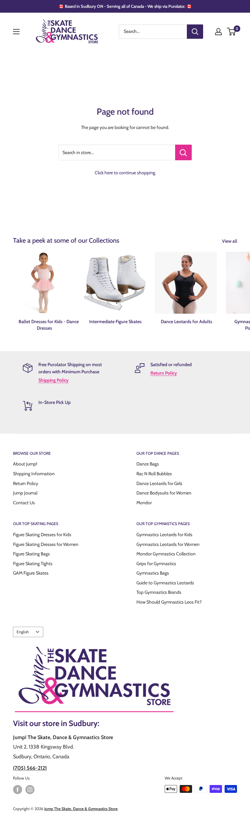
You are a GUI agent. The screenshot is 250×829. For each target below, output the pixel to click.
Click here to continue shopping (125, 173)
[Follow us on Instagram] (30, 789)
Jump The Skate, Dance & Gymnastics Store (81, 808)
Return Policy (163, 373)
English (23, 632)
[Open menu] (16, 31)
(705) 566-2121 (30, 768)
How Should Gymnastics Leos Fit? (168, 602)
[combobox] (153, 31)
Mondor (144, 503)
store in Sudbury (70, 723)
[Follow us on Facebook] (17, 789)
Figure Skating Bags (31, 554)
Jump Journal (25, 493)
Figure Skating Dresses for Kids (42, 534)
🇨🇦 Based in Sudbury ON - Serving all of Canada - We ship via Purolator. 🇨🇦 (125, 6)
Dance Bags (147, 464)
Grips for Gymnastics (156, 563)
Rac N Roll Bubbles (154, 474)
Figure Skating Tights (32, 563)
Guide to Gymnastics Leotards (165, 583)
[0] (232, 32)
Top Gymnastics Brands (158, 592)
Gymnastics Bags (152, 573)
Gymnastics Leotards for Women (168, 544)
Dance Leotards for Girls (159, 483)
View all (230, 241)
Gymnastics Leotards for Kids (164, 534)
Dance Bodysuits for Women (163, 493)
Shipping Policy (53, 380)
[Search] (195, 31)
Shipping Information (34, 474)
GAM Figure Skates (31, 573)
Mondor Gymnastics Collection (166, 554)
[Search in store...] (183, 152)
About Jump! (25, 464)
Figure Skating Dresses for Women (45, 544)
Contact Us (24, 503)
